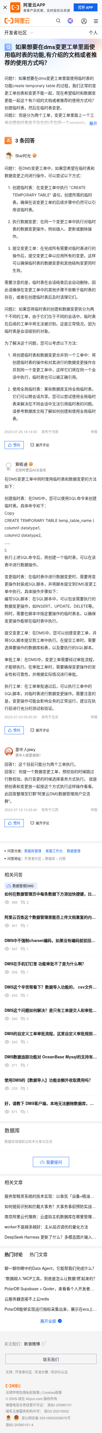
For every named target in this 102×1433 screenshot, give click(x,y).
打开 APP (85, 7)
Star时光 (23, 155)
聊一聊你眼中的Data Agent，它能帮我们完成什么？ (50, 1268)
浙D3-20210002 (56, 1411)
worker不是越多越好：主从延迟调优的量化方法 (46, 1227)
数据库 (50, 858)
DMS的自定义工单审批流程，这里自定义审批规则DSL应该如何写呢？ (51, 1033)
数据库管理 (32, 850)
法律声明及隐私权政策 (23, 1392)
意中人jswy (25, 749)
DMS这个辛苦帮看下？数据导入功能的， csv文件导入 (51, 987)
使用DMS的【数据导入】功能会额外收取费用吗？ (49, 1080)
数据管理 (73, 850)
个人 (93, 32)
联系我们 (51, 1359)
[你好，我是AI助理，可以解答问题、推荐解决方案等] (70, 21)
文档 (9, 1371)
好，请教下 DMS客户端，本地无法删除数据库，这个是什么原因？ (51, 1103)
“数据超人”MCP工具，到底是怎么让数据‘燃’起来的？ (51, 1278)
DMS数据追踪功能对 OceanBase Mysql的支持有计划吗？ (51, 1056)
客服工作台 (54, 850)
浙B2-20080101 (59, 1404)
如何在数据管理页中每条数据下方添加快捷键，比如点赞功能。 (51, 894)
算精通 (21, 464)
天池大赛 (41, 1371)
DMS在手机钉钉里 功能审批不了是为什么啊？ (45, 963)
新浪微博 (32, 1343)
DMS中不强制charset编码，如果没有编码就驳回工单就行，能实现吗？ (51, 940)
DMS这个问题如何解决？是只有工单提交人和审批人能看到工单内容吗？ (51, 1010)
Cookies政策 (52, 1392)
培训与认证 (59, 1371)
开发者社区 (32, 858)
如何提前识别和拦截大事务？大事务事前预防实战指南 (52, 1206)
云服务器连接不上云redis (27, 1299)
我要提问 (54, 1162)
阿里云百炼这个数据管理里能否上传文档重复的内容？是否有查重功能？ (51, 917)
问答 (62, 858)
